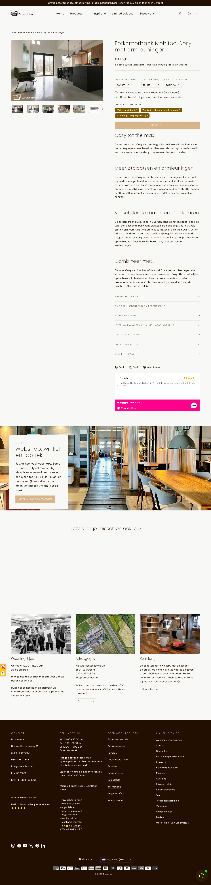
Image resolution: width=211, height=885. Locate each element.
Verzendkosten (164, 811)
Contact (161, 745)
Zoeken (160, 817)
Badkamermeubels (118, 739)
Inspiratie (99, 13)
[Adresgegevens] (105, 634)
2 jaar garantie (125, 315)
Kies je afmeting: (126, 79)
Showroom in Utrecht (130, 344)
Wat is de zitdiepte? (127, 110)
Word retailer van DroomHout (172, 822)
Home (60, 13)
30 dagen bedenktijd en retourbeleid (140, 306)
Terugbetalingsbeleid (167, 800)
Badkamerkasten (117, 746)
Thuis (13, 32)
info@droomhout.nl (22, 766)
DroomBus (162, 751)
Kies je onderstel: (176, 79)
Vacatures (161, 806)
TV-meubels (114, 786)
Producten (77, 13)
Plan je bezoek (150, 689)
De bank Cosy (154, 241)
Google (77, 825)
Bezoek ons (147, 13)
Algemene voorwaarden (169, 740)
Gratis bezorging (127, 296)
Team (159, 795)
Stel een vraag (125, 354)
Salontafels (114, 779)
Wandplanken (115, 800)
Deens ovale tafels (118, 759)
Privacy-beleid (164, 784)
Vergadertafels (116, 793)
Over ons (161, 778)
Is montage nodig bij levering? (132, 115)
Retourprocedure (165, 789)
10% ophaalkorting (127, 334)
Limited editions (122, 13)
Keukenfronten (116, 773)
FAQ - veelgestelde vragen (170, 756)
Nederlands (85, 859)
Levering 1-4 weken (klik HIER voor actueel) (144, 325)
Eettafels (112, 766)
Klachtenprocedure (167, 767)
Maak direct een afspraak (35, 499)
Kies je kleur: (150, 79)
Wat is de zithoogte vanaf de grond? (161, 110)
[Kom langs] (170, 634)
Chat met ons (86, 701)
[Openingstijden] (41, 634)
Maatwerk (161, 773)
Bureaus (112, 752)
